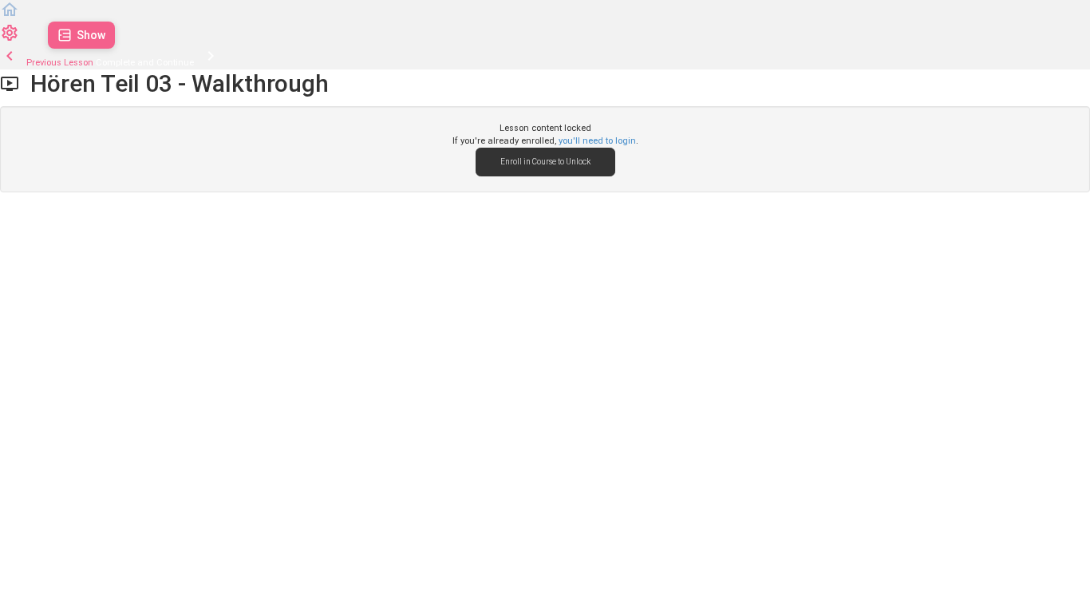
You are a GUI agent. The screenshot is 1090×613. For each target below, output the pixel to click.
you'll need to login (597, 141)
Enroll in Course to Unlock (545, 161)
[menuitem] (9, 39)
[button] (9, 16)
